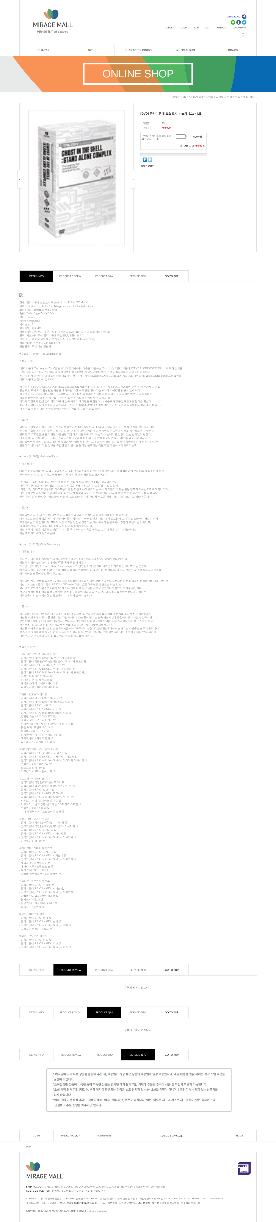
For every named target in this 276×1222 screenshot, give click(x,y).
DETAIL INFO (36, 276)
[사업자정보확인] (144, 1202)
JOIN (196, 27)
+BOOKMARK (239, 27)
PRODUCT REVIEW (70, 276)
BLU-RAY (43, 50)
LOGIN (183, 27)
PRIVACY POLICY (70, 1136)
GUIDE (36, 1136)
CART (208, 27)
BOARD (233, 50)
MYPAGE (221, 27)
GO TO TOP (172, 276)
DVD (91, 50)
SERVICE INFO (138, 276)
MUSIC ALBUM (185, 50)
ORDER (170, 27)
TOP (28, 1147)
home (174, 96)
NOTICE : (165, 1136)
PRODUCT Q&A (104, 276)
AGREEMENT (104, 1136)
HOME (239, 1136)
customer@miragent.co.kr (82, 1202)
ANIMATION (196, 96)
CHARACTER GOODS (138, 50)
